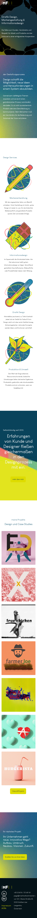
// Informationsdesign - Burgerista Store (18, 778)
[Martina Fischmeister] (7, 3)
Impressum (6, 906)
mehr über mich (18, 479)
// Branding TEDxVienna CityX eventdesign (18, 594)
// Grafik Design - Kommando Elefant (18, 741)
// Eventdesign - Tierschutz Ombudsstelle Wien (19, 704)
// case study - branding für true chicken (18, 631)
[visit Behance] (4, 898)
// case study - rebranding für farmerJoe (18, 668)
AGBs (4, 908)
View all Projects (18, 791)
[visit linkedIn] (4, 893)
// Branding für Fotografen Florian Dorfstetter (18, 557)
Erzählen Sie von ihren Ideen (15, 857)
